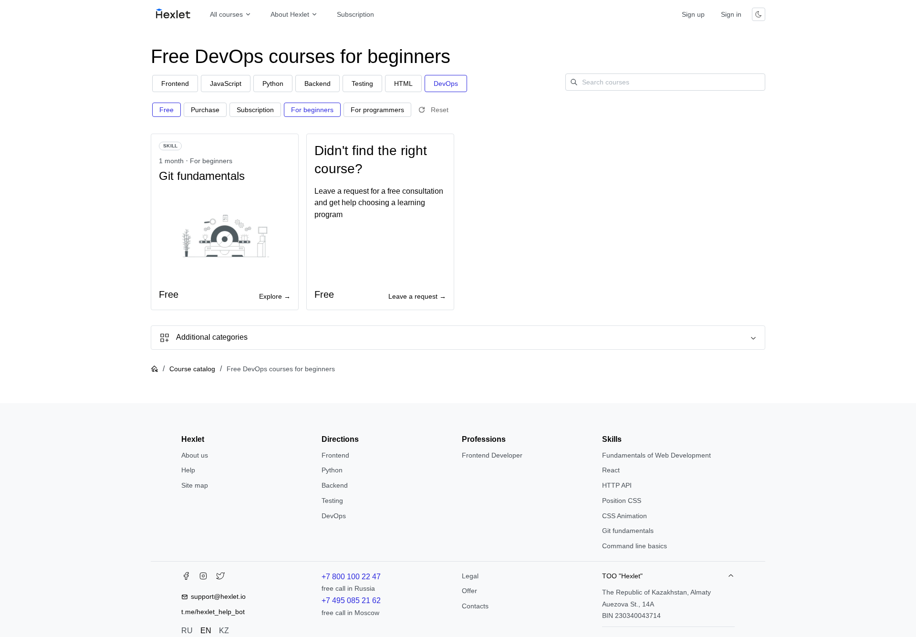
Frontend (335, 455)
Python (332, 470)
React (611, 470)
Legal (470, 576)
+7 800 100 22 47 (351, 577)
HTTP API (617, 485)
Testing (332, 500)
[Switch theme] (758, 14)
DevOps (334, 516)
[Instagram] (203, 578)
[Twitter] (220, 578)
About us (194, 455)
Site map (194, 485)
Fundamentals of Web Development (656, 455)
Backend (335, 485)
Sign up (693, 14)
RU (187, 631)
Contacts (475, 606)
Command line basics (634, 546)
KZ (224, 631)
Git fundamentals (628, 530)
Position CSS (621, 500)
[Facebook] (186, 578)
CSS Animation (624, 516)
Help (188, 470)
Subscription (355, 14)
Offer (469, 591)
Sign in (731, 14)
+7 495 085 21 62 (351, 600)
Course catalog (192, 368)
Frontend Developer (492, 455)
